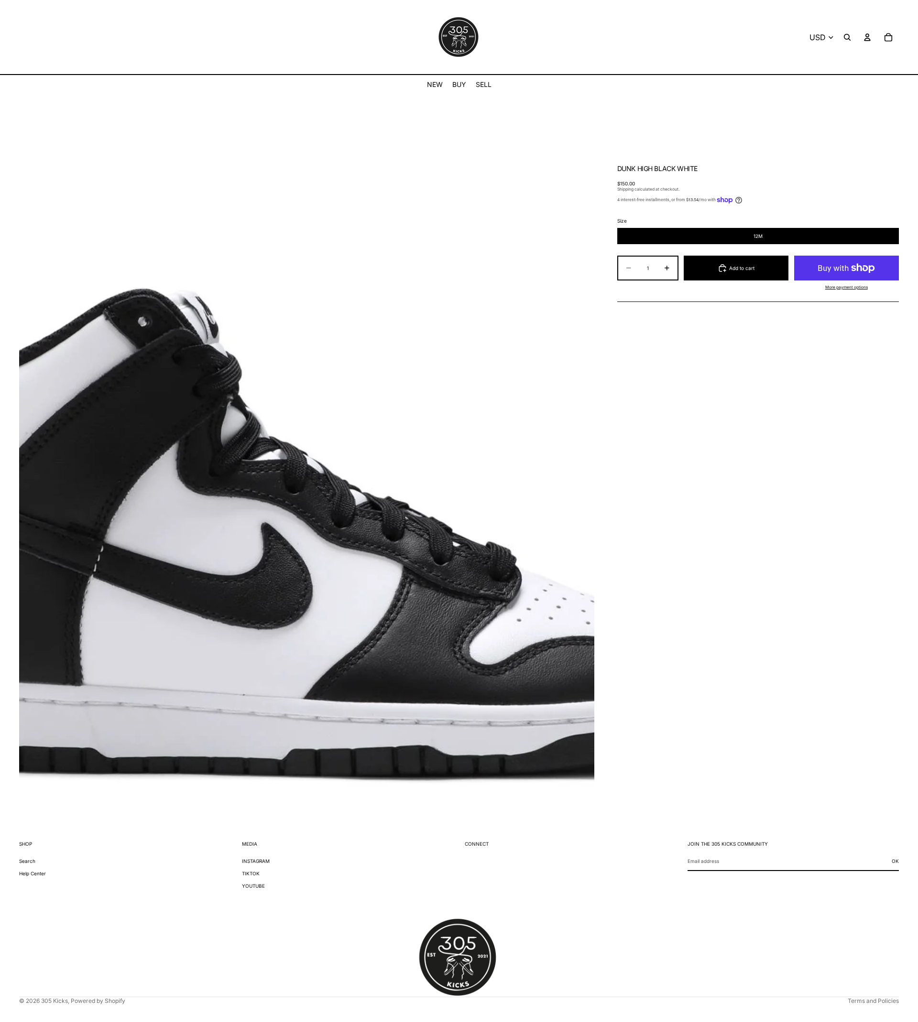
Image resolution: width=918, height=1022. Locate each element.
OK (895, 861)
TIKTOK (251, 873)
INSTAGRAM (256, 861)
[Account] (867, 37)
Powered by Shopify (98, 1000)
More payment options (846, 287)
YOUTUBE (253, 886)
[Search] (847, 37)
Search (27, 861)
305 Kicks (54, 1000)
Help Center (32, 873)
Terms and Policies (873, 1000)
